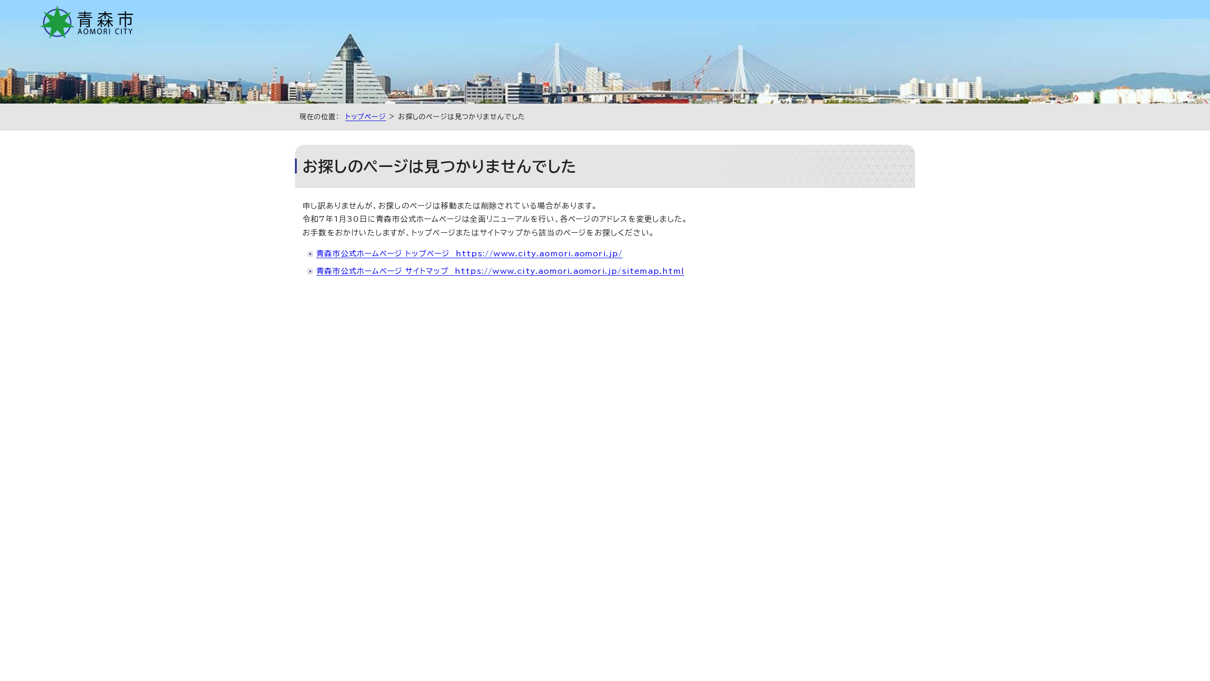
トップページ (366, 116)
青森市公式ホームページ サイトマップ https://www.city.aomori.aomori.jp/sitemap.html (500, 271)
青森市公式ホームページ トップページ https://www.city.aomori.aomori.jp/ (469, 253)
